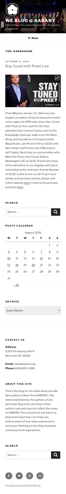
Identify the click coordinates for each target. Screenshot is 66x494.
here (27, 182)
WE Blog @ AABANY (30, 20)
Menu (35, 38)
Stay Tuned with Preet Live (27, 66)
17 (8, 265)
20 (33, 265)
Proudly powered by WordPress (23, 485)
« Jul (16, 285)
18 (16, 265)
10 (8, 258)
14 (41, 258)
